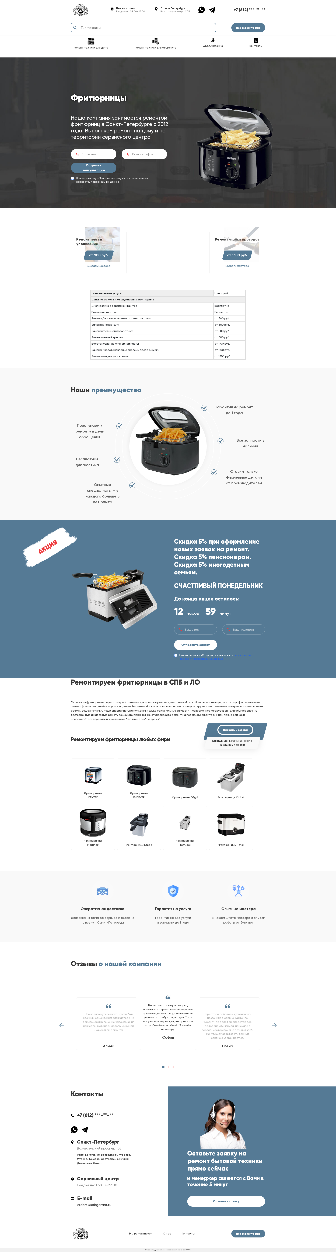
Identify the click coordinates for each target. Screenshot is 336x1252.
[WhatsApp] (203, 9)
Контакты (188, 1233)
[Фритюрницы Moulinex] (93, 823)
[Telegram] (212, 9)
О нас (167, 1233)
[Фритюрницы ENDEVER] (139, 775)
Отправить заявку (195, 645)
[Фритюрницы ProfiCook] (185, 823)
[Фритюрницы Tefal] (231, 824)
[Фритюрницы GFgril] (185, 777)
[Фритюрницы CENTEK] (93, 775)
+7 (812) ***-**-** (249, 9)
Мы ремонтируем (140, 1233)
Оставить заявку (226, 1201)
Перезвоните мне (248, 27)
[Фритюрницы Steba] (139, 825)
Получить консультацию (93, 167)
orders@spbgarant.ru (94, 1205)
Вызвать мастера (235, 730)
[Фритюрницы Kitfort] (231, 777)
